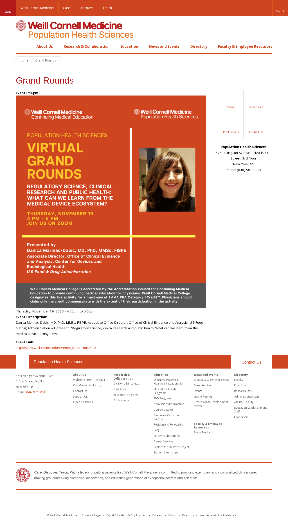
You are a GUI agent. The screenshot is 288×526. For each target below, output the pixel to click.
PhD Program (162, 398)
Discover (86, 7)
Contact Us (251, 362)
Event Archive (202, 385)
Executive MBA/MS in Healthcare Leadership (168, 381)
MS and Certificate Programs (165, 391)
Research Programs (125, 395)
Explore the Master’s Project (171, 447)
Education (129, 46)
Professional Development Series (211, 404)
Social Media (202, 432)
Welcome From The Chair (89, 380)
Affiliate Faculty (243, 402)
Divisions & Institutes (126, 383)
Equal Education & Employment (126, 515)
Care (66, 7)
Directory (198, 46)
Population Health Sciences (58, 362)
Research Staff (243, 391)
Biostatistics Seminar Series (211, 380)
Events (198, 391)
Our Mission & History (87, 385)
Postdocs (240, 385)
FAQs (157, 430)
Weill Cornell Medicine (37, 7)
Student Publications (167, 436)
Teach (107, 7)
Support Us (80, 396)
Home (20, 46)
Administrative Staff (246, 396)
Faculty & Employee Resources (245, 46)
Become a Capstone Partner (167, 417)
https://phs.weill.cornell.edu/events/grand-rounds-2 (56, 347)
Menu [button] (7, 12)
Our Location (22, 362)
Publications (121, 400)
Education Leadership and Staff (251, 409)
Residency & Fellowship (168, 424)
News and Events (164, 46)
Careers (157, 515)
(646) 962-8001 (35, 392)
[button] (280, 8)
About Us (44, 46)
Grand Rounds (203, 396)
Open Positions (83, 402)
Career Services (163, 441)
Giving (172, 515)
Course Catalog (163, 410)
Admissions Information (169, 404)
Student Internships (166, 452)
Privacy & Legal (91, 515)
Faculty (238, 380)
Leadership (241, 417)
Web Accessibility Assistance (218, 515)
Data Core (119, 389)
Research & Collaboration (87, 46)
